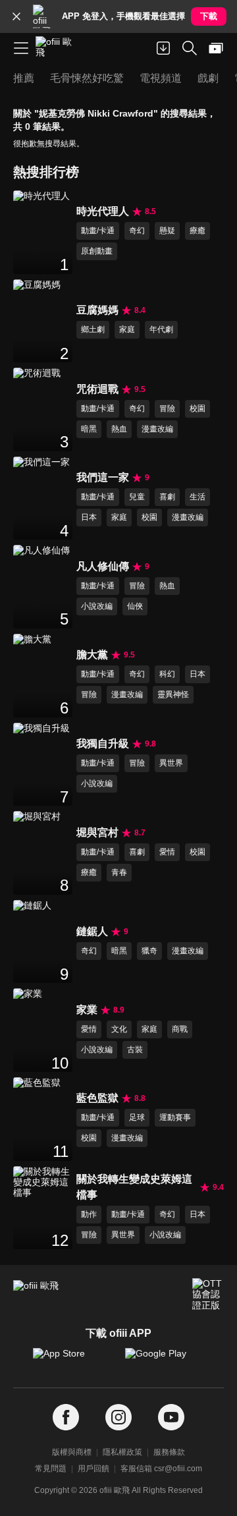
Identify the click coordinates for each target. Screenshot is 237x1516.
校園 (197, 408)
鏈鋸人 (92, 931)
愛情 (167, 851)
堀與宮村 (97, 832)
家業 (86, 1009)
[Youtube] (171, 1417)
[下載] (163, 48)
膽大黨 (92, 654)
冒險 (167, 408)
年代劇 (161, 329)
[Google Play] (164, 1360)
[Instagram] (118, 1417)
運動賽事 (175, 1117)
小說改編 (97, 606)
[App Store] (72, 1360)
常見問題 (50, 1468)
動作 (89, 1214)
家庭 (127, 329)
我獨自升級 (102, 743)
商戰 (180, 1029)
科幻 (167, 674)
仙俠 (135, 606)
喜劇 (167, 496)
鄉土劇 (93, 329)
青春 (119, 872)
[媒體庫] (216, 48)
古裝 (135, 1049)
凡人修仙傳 (102, 566)
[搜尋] (190, 48)
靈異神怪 (173, 694)
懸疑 (167, 230)
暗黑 (89, 429)
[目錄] (21, 48)
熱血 (119, 429)
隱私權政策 (122, 1452)
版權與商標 (72, 1452)
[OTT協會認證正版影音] (208, 1294)
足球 (137, 1117)
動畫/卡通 (98, 230)
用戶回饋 (93, 1468)
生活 (197, 496)
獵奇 (149, 950)
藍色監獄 (97, 1098)
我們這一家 (102, 477)
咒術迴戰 (97, 389)
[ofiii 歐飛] (58, 48)
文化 (119, 1029)
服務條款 (169, 1452)
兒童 (137, 496)
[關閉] (16, 16)
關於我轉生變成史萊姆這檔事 (134, 1186)
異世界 (171, 763)
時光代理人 (102, 211)
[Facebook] (66, 1417)
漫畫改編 (157, 429)
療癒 (197, 230)
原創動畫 (97, 251)
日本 (89, 517)
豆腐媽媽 (97, 310)
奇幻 (137, 230)
